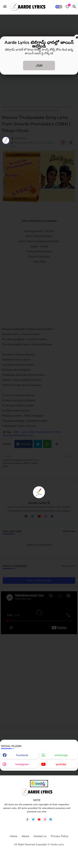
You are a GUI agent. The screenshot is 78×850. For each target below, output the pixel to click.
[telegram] (50, 819)
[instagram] (45, 819)
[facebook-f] (27, 819)
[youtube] (39, 819)
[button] (58, 7)
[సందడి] (39, 786)
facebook (22, 755)
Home (13, 836)
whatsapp (61, 755)
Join (39, 65)
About (25, 836)
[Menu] (5, 6)
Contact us (40, 836)
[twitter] (33, 819)
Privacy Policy (59, 836)
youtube (61, 764)
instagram (22, 764)
